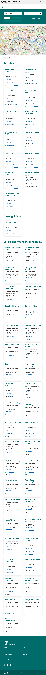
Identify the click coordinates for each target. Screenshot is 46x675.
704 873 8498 (11, 472)
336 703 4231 (31, 530)
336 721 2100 (11, 185)
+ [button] (1, 28)
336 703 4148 (11, 452)
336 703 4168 (31, 472)
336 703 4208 (31, 415)
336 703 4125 (31, 317)
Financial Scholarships (8, 654)
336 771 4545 (31, 512)
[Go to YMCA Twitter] (7, 665)
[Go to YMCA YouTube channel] (10, 665)
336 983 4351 (31, 454)
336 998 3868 (11, 493)
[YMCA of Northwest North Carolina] (8, 7)
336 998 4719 (11, 531)
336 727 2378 (31, 610)
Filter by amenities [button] (36, 18)
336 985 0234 (31, 493)
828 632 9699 (11, 82)
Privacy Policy (6, 657)
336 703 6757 (11, 280)
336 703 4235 (11, 610)
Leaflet (39, 54)
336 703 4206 (31, 260)
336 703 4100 (11, 376)
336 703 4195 (11, 549)
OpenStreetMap (43, 54)
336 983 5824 (11, 396)
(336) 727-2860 (31, 433)
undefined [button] (6, 58)
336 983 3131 (11, 233)
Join (24, 649)
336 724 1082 (31, 394)
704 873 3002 (11, 572)
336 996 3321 (31, 280)
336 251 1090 (31, 124)
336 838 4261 (11, 631)
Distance (26, 11)
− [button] (1, 29)
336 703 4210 (31, 297)
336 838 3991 (31, 164)
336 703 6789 (11, 510)
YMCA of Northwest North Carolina (10, 1)
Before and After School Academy (12, 20)
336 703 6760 (31, 376)
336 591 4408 (31, 591)
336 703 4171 (11, 355)
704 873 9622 (11, 145)
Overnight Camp (17, 18)
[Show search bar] (42, 6)
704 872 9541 (11, 336)
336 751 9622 (31, 80)
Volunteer (25, 654)
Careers (5, 647)
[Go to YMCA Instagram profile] (13, 665)
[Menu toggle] (44, 6)
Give (24, 652)
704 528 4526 (31, 570)
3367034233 (11, 591)
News (5, 649)
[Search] (21, 13)
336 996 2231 (11, 124)
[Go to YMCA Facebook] (4, 665)
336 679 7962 (31, 183)
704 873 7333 (11, 299)
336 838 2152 (11, 164)
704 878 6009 (11, 260)
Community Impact (7, 652)
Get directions (9, 79)
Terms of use (6, 659)
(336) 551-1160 (31, 551)
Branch (7, 18)
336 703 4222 (31, 357)
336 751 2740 (11, 433)
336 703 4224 (11, 414)
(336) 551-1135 (31, 336)
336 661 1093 (11, 101)
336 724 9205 (11, 206)
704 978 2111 (11, 318)
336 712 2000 (31, 103)
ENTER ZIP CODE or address (9, 11)
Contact (24, 647)
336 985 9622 (31, 143)
